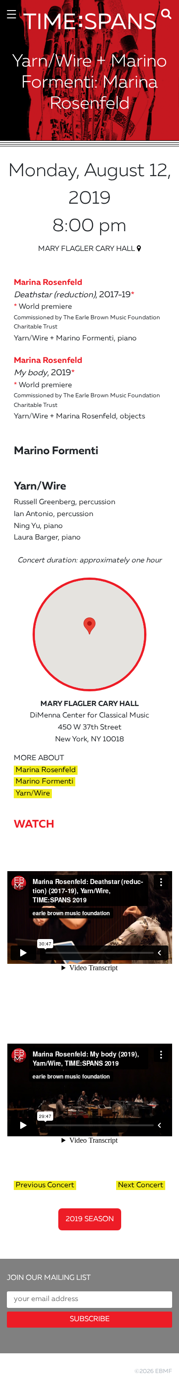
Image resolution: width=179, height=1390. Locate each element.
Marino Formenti (44, 781)
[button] (169, 12)
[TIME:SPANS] (89, 32)
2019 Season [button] (90, 1219)
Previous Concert (45, 1185)
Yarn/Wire (33, 793)
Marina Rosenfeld (46, 770)
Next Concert (140, 1185)
